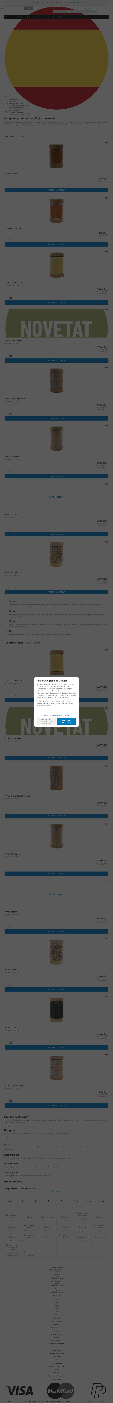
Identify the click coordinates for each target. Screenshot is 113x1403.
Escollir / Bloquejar (63, 715)
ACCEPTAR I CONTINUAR (66, 721)
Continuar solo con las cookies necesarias (46, 721)
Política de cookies (49, 715)
